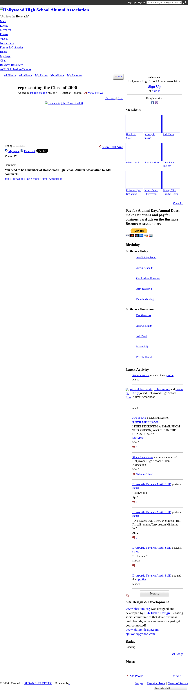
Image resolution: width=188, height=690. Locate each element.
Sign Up (132, 2)
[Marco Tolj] (130, 351)
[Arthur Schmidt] (130, 273)
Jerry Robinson (144, 288)
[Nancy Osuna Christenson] (153, 180)
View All (178, 203)
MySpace (13, 151)
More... (154, 593)
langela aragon (38, 92)
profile (169, 375)
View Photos (95, 93)
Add (120, 76)
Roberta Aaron (140, 375)
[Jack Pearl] (130, 341)
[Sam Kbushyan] (153, 152)
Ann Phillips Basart (146, 257)
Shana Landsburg (142, 457)
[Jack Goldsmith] (130, 331)
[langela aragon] (10, 94)
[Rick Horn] (171, 124)
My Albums (57, 75)
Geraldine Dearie (142, 389)
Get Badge (177, 653)
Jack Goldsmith (144, 325)
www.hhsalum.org (138, 608)
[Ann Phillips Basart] (130, 262)
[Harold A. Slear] (134, 124)
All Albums (25, 75)
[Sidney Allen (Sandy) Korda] (171, 180)
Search (184, 2)
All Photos (10, 75)
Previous (110, 98)
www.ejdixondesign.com (142, 629)
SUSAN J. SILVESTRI (38, 683)
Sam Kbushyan (152, 162)
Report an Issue (156, 683)
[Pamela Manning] (130, 304)
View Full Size (112, 147)
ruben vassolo (133, 162)
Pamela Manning (145, 299)
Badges (139, 683)
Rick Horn (168, 134)
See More (138, 437)
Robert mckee (162, 389)
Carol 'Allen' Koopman (148, 278)
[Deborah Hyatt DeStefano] (134, 180)
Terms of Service (178, 683)
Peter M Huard (144, 356)
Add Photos (136, 676)
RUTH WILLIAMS (145, 422)
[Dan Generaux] (130, 320)
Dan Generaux (143, 315)
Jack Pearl (141, 336)
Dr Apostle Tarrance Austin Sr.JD (151, 484)
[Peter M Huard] (130, 362)
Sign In (141, 2)
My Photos (41, 75)
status (135, 487)
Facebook (29, 151)
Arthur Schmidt (144, 267)
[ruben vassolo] (134, 152)
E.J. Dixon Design (157, 613)
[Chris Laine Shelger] (171, 152)
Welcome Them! (144, 474)
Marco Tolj (142, 346)
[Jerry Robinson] (130, 293)
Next (120, 98)
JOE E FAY (139, 417)
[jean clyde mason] (153, 124)
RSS (127, 596)
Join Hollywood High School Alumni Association (33, 178)
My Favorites (74, 75)
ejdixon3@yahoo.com (140, 634)
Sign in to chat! (162, 688)
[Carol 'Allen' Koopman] (130, 283)
